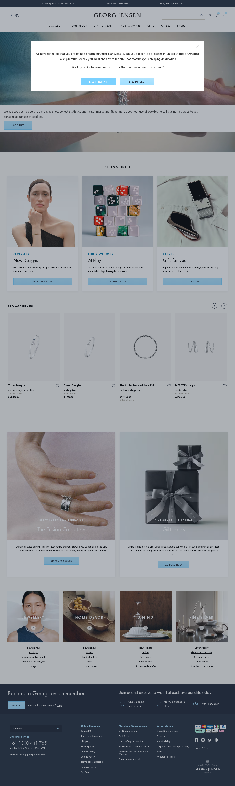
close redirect (198, 46)
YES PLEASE (137, 82)
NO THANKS (98, 82)
